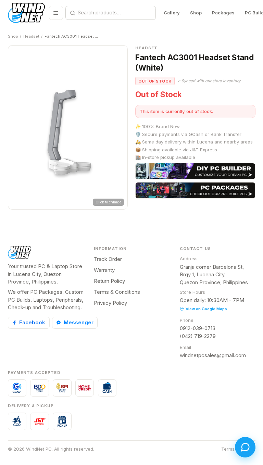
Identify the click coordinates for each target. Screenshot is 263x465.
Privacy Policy (110, 303)
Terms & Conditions (117, 292)
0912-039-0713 (197, 328)
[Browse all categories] (56, 13)
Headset (31, 36)
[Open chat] (245, 447)
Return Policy (109, 281)
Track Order (108, 259)
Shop (196, 12)
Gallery (172, 12)
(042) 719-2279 (198, 336)
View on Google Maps (206, 308)
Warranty (104, 270)
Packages (223, 12)
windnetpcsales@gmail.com (213, 355)
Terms (228, 449)
